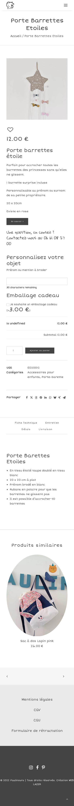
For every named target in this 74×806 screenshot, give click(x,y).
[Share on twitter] (31, 397)
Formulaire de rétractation (37, 731)
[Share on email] (64, 397)
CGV (37, 710)
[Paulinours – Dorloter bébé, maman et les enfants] (10, 5)
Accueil (15, 36)
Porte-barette (52, 377)
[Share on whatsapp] (50, 397)
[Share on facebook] (27, 397)
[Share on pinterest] (41, 397)
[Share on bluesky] (55, 397)
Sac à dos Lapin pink (37, 641)
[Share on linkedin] (45, 397)
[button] (65, 5)
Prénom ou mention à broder (26, 270)
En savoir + (17, 221)
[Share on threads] (36, 397)
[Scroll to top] (67, 798)
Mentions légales (37, 700)
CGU (37, 720)
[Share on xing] (59, 397)
